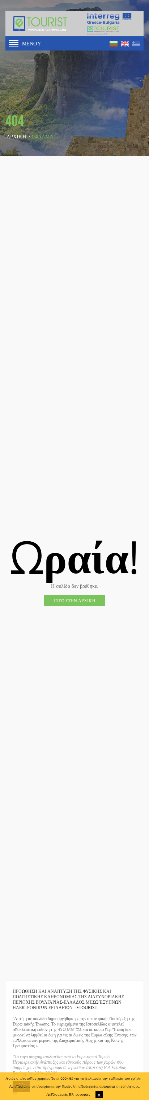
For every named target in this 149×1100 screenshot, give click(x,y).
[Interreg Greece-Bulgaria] (109, 24)
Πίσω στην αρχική (74, 600)
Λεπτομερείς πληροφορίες (68, 1094)
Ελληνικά (136, 43)
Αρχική (16, 136)
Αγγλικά (125, 43)
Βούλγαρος (114, 43)
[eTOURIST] (40, 23)
